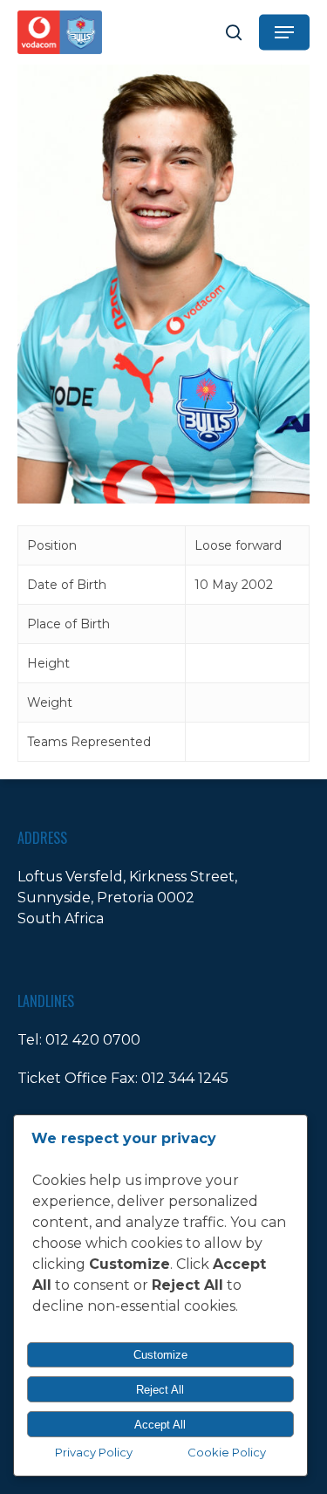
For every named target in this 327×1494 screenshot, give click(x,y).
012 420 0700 (92, 1039)
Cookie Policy (226, 1452)
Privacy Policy (94, 1452)
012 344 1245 (184, 1078)
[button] (284, 32)
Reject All (160, 1389)
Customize (160, 1354)
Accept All (160, 1424)
